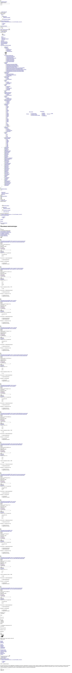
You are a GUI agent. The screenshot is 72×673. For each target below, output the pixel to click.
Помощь (1, 654)
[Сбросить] (1, 633)
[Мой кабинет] (0, 191)
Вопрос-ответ (2, 653)
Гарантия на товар (3, 651)
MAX (3, 24)
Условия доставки (3, 650)
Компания (2, 642)
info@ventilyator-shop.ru (5, 20)
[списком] (1, 236)
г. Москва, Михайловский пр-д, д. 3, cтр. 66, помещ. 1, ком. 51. (11, 21)
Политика (2, 652)
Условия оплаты (3, 649)
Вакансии (2, 645)
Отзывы (1, 644)
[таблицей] (2, 236)
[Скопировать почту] (9, 29)
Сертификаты (2, 647)
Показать (2, 634)
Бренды (1, 641)
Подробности (2, 248)
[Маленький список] (0, 237)
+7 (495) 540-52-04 (4, 11)
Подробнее (2, 279)
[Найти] (1, 4)
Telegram (3, 23)
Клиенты (1, 646)
